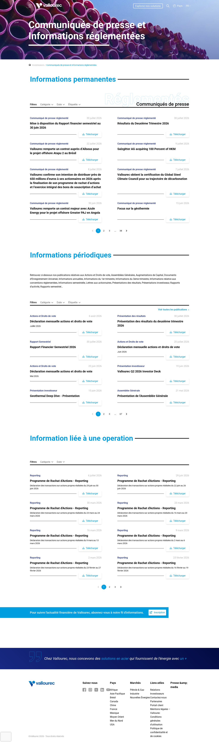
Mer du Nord (116, 720)
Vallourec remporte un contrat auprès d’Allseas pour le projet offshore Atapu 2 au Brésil (64, 151)
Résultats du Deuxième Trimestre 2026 (143, 123)
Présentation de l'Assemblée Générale (142, 396)
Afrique (114, 689)
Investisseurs (38, 65)
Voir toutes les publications (172, 309)
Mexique (114, 713)
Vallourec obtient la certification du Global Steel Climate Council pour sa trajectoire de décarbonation (152, 177)
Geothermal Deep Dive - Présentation (55, 396)
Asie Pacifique (117, 693)
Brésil (113, 697)
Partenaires (156, 701)
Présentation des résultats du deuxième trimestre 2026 (150, 323)
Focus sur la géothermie (133, 208)
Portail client (156, 705)
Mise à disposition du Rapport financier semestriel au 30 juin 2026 (65, 125)
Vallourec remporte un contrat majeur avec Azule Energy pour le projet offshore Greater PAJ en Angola (65, 210)
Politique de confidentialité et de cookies (159, 732)
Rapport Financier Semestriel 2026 (53, 347)
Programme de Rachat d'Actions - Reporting (59, 481)
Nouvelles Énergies (140, 697)
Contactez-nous (158, 697)
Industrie (134, 693)
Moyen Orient (117, 716)
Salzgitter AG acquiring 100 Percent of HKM (146, 149)
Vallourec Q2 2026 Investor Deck (139, 371)
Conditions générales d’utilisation (156, 720)
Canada (114, 701)
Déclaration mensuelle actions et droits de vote (61, 321)
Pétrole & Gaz (137, 689)
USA (112, 724)
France (113, 709)
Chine (113, 705)
